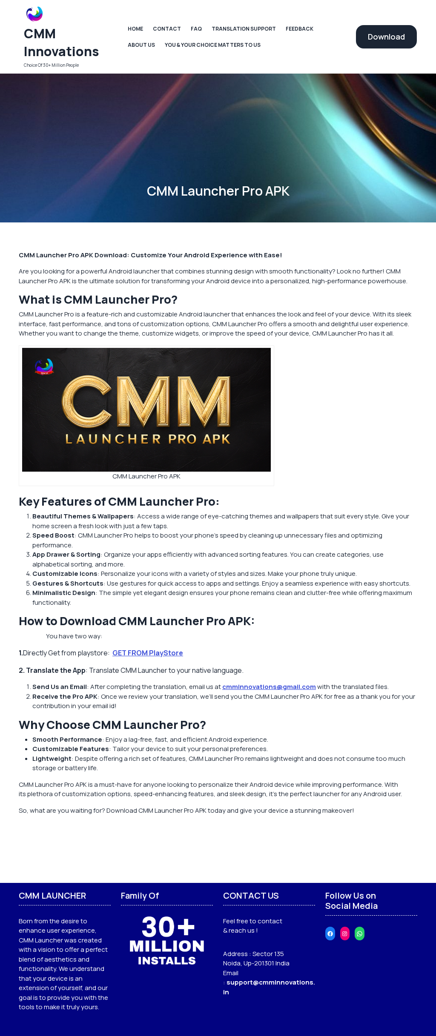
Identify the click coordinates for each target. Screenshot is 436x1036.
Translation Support (244, 28)
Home (135, 28)
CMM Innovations (61, 42)
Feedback (299, 28)
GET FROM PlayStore (147, 652)
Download (386, 36)
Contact (167, 28)
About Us (141, 44)
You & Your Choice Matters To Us (213, 44)
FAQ (196, 28)
